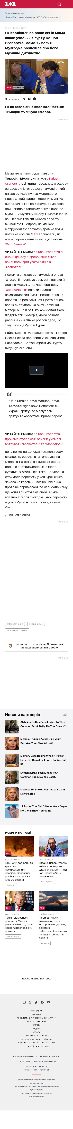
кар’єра (36, 1025)
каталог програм (36, 1021)
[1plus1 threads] (30, 1002)
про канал (37, 1011)
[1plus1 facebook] (42, 1002)
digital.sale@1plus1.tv (36, 1090)
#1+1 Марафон (47, 881)
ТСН (9, 87)
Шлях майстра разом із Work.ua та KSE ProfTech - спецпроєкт (33, 17)
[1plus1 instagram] (24, 1002)
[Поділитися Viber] (34, 98)
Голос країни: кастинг (14, 13)
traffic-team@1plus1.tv (36, 1096)
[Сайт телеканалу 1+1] (10, 4)
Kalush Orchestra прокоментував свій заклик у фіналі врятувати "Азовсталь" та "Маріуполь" (34, 438)
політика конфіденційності (37, 1039)
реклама (36, 1014)
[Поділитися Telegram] (24, 99)
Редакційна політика (36, 1046)
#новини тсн (36, 624)
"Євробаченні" (15, 244)
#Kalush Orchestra (17, 630)
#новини (11, 885)
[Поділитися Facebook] (29, 99)
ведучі (36, 1028)
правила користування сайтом (36, 1042)
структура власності (37, 1035)
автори (37, 1032)
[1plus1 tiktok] (36, 1002)
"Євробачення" (16, 289)
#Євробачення (15, 624)
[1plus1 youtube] (48, 1002)
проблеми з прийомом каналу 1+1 (36, 1018)
